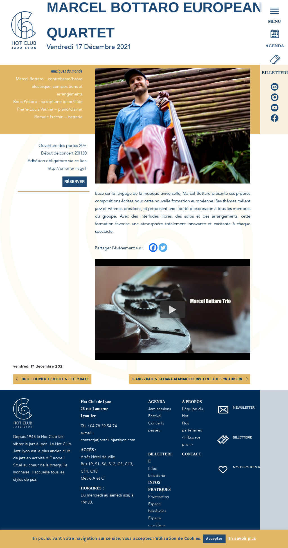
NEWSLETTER (244, 407)
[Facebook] (153, 247)
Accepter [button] (214, 538)
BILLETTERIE (242, 437)
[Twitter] (163, 247)
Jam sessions (159, 408)
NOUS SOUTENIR (246, 467)
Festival (154, 416)
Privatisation (158, 496)
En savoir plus (242, 538)
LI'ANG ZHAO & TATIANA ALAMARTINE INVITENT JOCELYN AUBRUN (187, 379)
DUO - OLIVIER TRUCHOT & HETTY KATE (55, 379)
